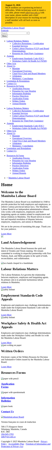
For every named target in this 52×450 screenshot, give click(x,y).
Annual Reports (19, 103)
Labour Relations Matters (18, 41)
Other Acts (11, 63)
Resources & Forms (15, 86)
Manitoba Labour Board (19, 178)
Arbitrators (17, 76)
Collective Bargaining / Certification (28, 43)
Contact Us (12, 83)
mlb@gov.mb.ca (32, 12)
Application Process (21, 88)
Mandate (16, 68)
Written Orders (18, 101)
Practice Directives (20, 96)
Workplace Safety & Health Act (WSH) (29, 61)
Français (4, 30)
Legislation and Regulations (19, 148)
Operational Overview (22, 71)
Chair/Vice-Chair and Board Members (29, 73)
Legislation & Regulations (18, 81)
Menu (4, 36)
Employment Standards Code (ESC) (28, 58)
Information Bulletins (21, 93)
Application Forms (20, 98)
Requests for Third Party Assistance (27, 53)
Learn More (6, 234)
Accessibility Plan (16, 444)
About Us (11, 66)
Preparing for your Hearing (24, 91)
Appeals (10, 56)
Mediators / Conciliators (22, 78)
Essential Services (20, 46)
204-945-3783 (7, 434)
